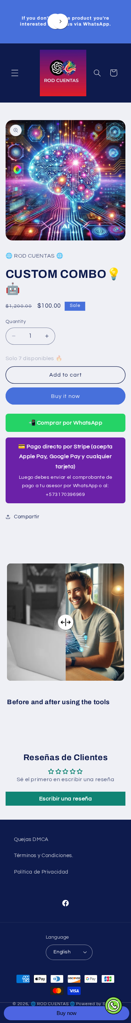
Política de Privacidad (41, 872)
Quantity (16, 321)
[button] (15, 73)
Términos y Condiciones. (43, 855)
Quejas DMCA (31, 839)
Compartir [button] (26, 516)
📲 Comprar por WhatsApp (66, 423)
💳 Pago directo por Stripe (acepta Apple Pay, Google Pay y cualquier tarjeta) (65, 470)
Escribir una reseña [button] (65, 798)
